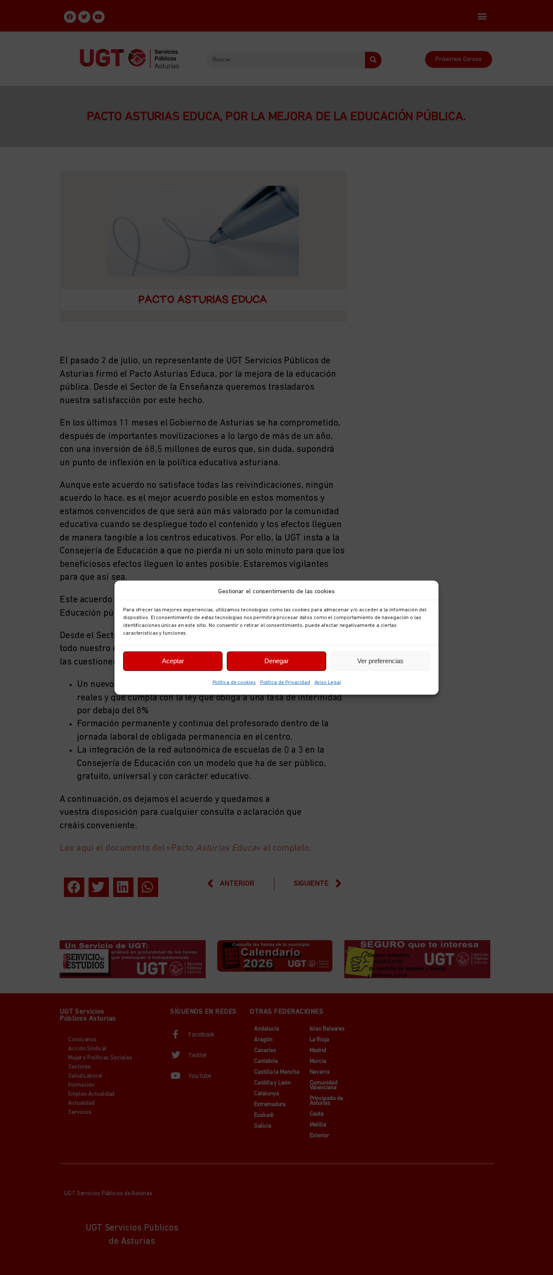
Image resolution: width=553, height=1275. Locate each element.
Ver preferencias (380, 661)
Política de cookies (234, 682)
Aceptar (173, 661)
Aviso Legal (328, 682)
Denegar (276, 661)
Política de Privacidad (285, 682)
